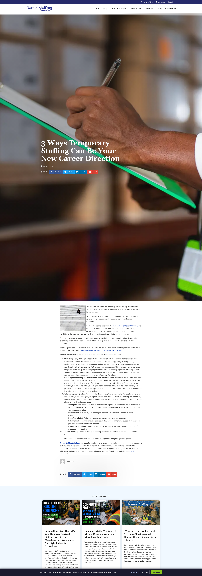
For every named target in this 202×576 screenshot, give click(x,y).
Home (97, 9)
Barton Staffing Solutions (70, 443)
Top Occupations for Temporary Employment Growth (101, 350)
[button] (56, 172)
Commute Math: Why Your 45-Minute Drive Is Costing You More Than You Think (100, 534)
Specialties (136, 9)
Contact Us (170, 9)
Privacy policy (133, 572)
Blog (160, 9)
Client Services (119, 9)
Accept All (156, 572)
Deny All (145, 572)
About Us (148, 9)
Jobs (105, 9)
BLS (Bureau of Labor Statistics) (125, 326)
